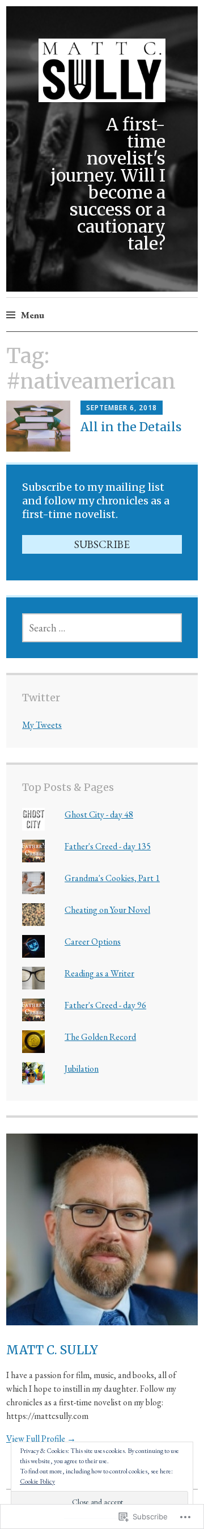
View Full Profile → (41, 1438)
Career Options (93, 941)
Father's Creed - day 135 (108, 846)
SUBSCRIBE (102, 544)
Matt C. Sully (52, 1350)
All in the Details (130, 427)
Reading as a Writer (99, 973)
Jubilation (82, 1069)
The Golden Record (100, 1037)
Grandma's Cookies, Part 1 (112, 878)
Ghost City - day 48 (99, 814)
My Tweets (42, 725)
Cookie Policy (37, 1481)
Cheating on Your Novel (107, 910)
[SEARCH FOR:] (102, 627)
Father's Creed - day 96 (105, 1005)
